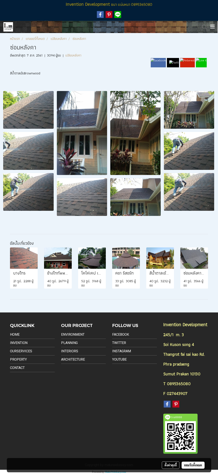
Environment (73, 334)
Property (18, 359)
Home (15, 334)
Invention (18, 343)
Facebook (120, 334)
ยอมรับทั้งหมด (193, 465)
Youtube (119, 359)
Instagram (121, 351)
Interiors (69, 351)
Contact (17, 368)
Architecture (73, 359)
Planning (69, 343)
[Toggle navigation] (212, 27)
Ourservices (21, 351)
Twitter (119, 343)
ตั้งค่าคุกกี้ (171, 465)
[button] (203, 27)
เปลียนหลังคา (73, 55)
